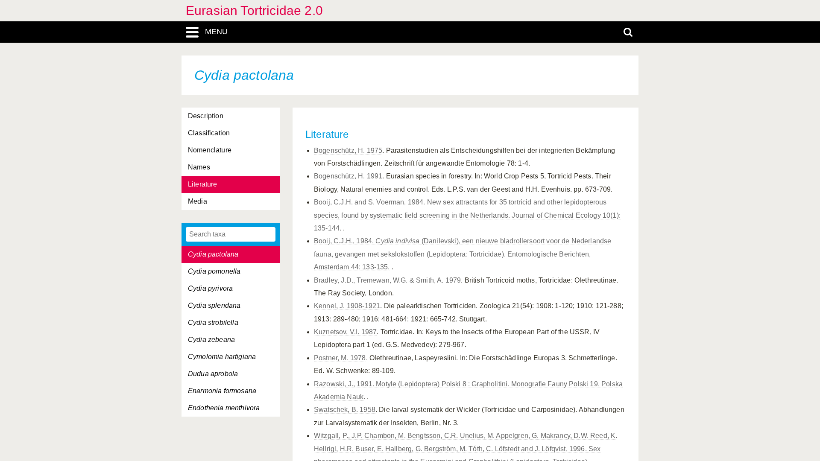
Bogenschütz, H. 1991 (348, 176)
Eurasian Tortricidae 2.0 (254, 10)
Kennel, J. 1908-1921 (347, 305)
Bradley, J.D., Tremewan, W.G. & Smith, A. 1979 (387, 280)
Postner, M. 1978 (340, 358)
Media (197, 201)
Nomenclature (209, 150)
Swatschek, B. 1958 (344, 409)
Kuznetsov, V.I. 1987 (345, 332)
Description (205, 116)
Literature (202, 184)
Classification (209, 133)
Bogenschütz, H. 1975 (348, 150)
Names (199, 167)
